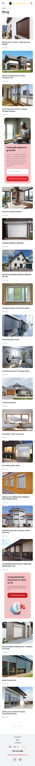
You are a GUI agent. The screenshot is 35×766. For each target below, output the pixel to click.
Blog (17, 740)
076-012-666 (17, 751)
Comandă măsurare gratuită (17, 179)
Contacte (17, 743)
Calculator (17, 737)
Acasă (3, 8)
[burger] (3, 3)
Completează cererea (17, 595)
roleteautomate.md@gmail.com (17, 755)
